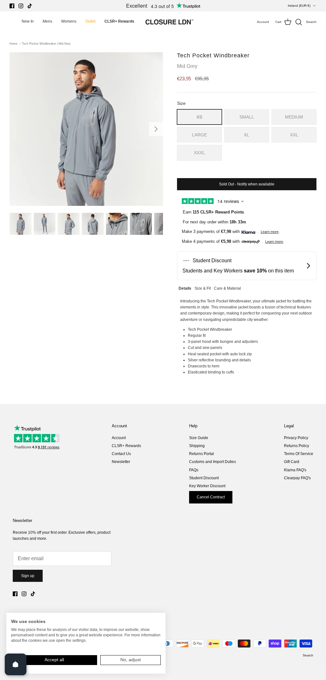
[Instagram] (20, 6)
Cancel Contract (211, 497)
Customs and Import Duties (212, 461)
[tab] (185, 287)
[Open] (15, 664)
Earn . (214, 212)
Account (119, 438)
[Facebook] (12, 6)
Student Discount (204, 478)
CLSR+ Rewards (126, 446)
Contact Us (121, 454)
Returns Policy (296, 446)
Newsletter (121, 461)
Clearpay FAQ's (297, 478)
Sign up (27, 576)
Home (14, 43)
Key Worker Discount (207, 486)
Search (308, 655)
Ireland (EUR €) (299, 5)
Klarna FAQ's (295, 470)
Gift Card (291, 461)
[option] (86, 129)
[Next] (156, 129)
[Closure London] (169, 22)
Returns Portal (201, 454)
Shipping (197, 446)
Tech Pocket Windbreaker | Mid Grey (46, 43)
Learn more (270, 232)
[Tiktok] (29, 6)
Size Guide (198, 438)
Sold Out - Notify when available (246, 184)
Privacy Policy (296, 438)
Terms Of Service (298, 454)
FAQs (193, 470)
